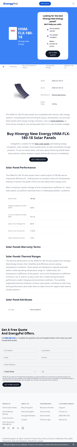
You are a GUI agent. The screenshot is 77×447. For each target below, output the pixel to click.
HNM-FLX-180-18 (69, 67)
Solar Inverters (8, 418)
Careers (24, 420)
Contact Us (63, 411)
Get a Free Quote (53, 54)
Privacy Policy (36, 438)
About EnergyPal (27, 411)
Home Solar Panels (9, 407)
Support (62, 407)
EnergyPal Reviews (28, 415)
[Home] (3, 67)
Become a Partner (47, 407)
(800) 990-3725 (10, 338)
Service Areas (45, 411)
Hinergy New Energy (50, 67)
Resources (13, 67)
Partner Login (45, 420)
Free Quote (45, 4)
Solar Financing (8, 422)
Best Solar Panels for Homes (29, 67)
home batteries (57, 121)
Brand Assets (45, 415)
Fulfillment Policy (61, 438)
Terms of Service (48, 438)
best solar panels (42, 144)
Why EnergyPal (27, 407)
